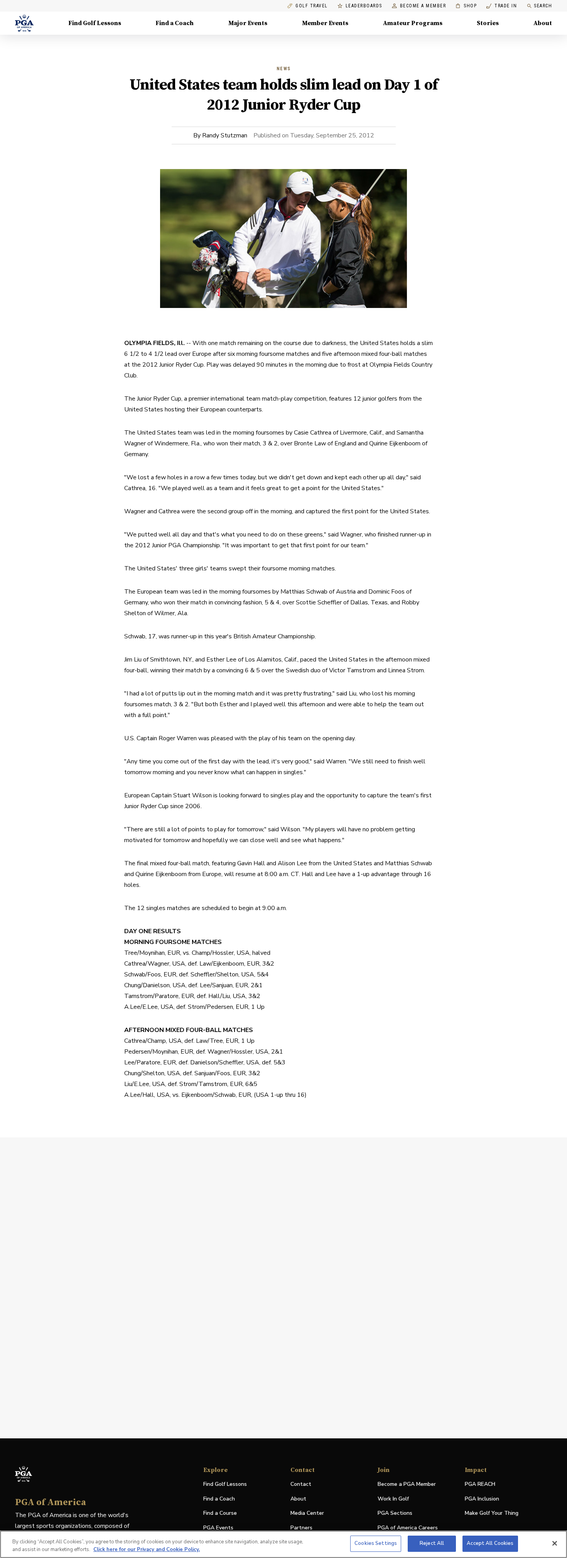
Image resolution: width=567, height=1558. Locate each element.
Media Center (307, 1513)
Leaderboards (364, 5)
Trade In (501, 5)
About (542, 23)
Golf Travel (311, 5)
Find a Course (220, 1513)
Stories (488, 23)
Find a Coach (174, 23)
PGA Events (218, 1527)
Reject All (432, 1543)
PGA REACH (480, 1484)
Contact (300, 1484)
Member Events (325, 23)
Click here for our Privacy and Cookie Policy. (146, 1549)
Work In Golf (393, 1498)
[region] (283, 1544)
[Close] (554, 1543)
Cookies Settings (375, 1543)
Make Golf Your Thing (491, 1513)
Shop (466, 5)
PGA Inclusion (482, 1498)
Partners (301, 1527)
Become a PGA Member (407, 1484)
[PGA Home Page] (24, 23)
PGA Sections (395, 1513)
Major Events (247, 23)
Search (543, 5)
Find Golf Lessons (94, 23)
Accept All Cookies (490, 1543)
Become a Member (423, 5)
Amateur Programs (412, 23)
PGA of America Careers (408, 1528)
